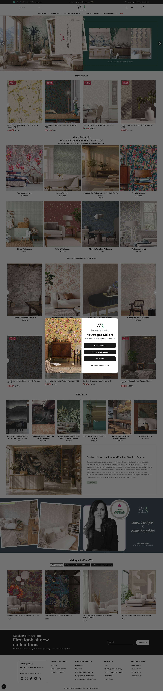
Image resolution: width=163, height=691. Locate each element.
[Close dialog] (116, 320)
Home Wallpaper (100, 345)
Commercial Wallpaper (99, 352)
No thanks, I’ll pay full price (100, 365)
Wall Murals (100, 359)
